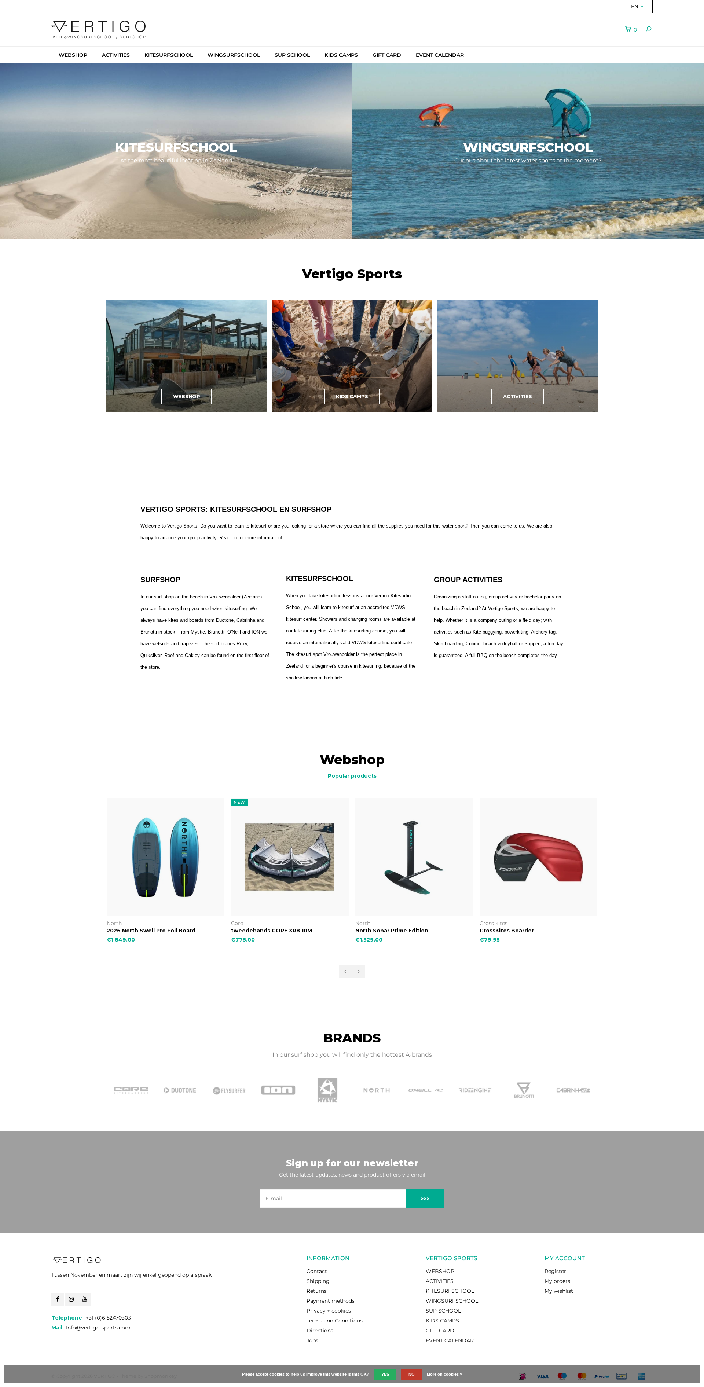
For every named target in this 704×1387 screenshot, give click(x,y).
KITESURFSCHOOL (168, 55)
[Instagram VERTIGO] (71, 1299)
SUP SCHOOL (292, 55)
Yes (385, 1374)
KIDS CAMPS (341, 55)
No (411, 1374)
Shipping (318, 1281)
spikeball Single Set (507, 930)
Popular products (352, 776)
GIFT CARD (387, 55)
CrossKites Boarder (382, 930)
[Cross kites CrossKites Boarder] (414, 857)
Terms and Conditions (335, 1320)
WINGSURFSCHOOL (234, 55)
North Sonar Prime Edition (267, 930)
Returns (317, 1291)
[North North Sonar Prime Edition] (290, 857)
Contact (317, 1271)
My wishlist (558, 1291)
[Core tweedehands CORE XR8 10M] (165, 857)
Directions (320, 1330)
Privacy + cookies (329, 1310)
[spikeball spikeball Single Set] (538, 857)
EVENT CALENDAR (440, 55)
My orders (557, 1281)
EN (634, 6)
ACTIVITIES (116, 55)
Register (555, 1271)
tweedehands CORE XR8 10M (147, 930)
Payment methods (331, 1301)
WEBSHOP (73, 55)
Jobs (312, 1340)
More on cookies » (444, 1374)
